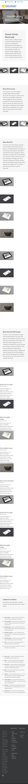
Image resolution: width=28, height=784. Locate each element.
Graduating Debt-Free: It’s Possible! (14, 756)
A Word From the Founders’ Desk (14, 747)
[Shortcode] (14, 16)
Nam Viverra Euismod (7, 481)
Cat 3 (6, 548)
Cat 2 (3, 514)
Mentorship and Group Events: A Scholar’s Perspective (14, 737)
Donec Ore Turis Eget (6, 512)
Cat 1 (1, 514)
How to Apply (22, 736)
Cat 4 (6, 577)
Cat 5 (6, 514)
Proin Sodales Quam (6, 576)
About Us (22, 732)
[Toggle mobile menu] (26, 6)
